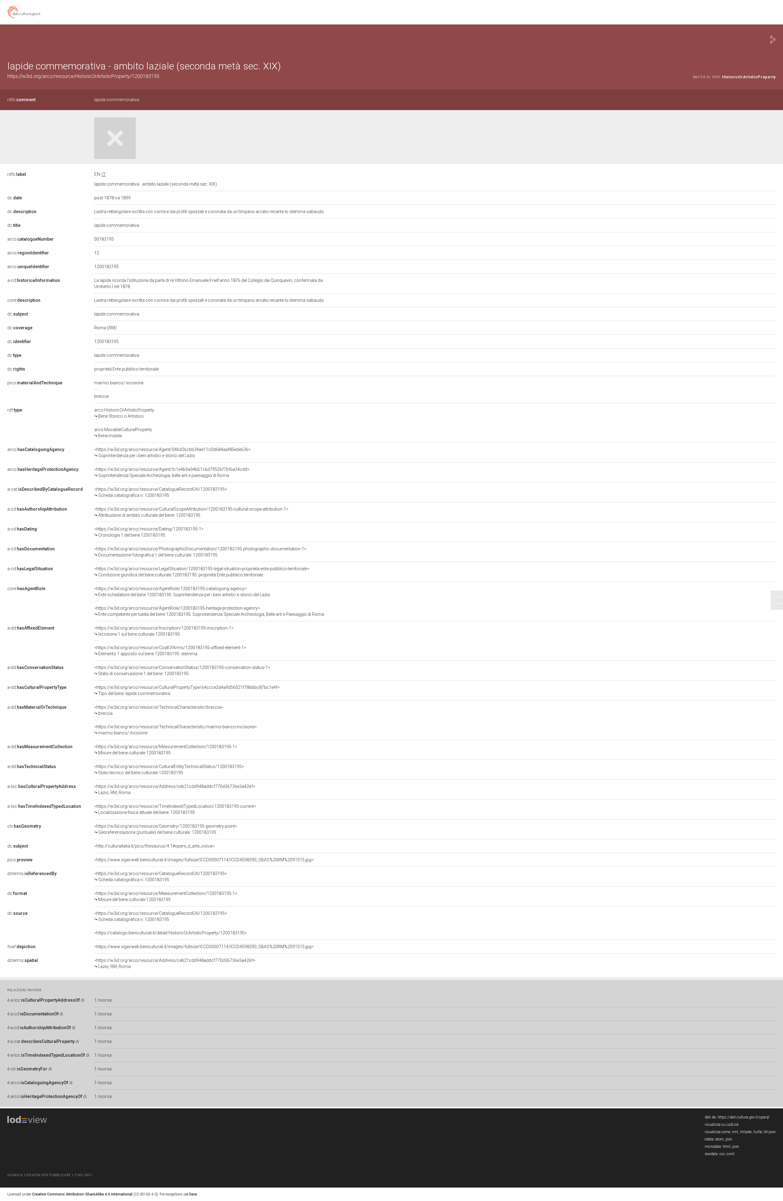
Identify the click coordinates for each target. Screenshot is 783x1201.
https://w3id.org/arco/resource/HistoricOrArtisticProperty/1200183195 (83, 76)
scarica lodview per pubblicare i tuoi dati (49, 1175)
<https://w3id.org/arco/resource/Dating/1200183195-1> (149, 532)
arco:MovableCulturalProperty (123, 432)
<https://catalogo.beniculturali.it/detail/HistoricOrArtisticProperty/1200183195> (170, 932)
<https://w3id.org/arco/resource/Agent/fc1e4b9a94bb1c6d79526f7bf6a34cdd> (172, 472)
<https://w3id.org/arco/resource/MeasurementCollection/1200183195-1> (165, 749)
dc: (14, 197)
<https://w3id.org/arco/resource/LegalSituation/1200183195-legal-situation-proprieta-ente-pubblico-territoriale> (202, 571)
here (193, 1194)
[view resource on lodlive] (773, 39)
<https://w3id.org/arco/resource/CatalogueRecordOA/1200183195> (160, 492)
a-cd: (33, 280)
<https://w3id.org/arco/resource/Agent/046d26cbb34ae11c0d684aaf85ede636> (172, 452)
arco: (30, 239)
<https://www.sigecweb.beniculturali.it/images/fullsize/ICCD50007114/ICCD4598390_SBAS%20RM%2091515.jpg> (204, 859)
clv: (24, 826)
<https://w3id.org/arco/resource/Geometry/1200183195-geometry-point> (165, 829)
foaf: (21, 946)
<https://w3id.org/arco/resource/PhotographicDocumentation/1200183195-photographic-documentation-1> (200, 551)
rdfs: (21, 99)
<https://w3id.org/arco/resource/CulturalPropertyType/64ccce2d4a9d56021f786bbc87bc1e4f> (187, 690)
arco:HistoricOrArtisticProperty (124, 413)
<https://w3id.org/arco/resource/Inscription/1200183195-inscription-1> (164, 631)
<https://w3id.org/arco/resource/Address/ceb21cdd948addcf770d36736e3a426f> (174, 789)
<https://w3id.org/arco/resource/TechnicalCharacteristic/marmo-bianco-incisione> (175, 729)
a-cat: (45, 489)
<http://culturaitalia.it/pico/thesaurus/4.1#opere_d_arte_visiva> (154, 846)
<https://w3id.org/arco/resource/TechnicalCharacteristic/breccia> (158, 710)
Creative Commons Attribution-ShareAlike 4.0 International (82, 1194)
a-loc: (41, 786)
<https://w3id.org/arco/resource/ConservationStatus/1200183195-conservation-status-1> (182, 670)
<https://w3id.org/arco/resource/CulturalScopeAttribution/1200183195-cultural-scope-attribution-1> (191, 512)
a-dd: (30, 628)
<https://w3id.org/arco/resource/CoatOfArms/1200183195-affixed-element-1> (170, 650)
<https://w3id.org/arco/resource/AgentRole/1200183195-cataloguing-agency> (182, 591)
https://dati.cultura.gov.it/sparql (743, 1117)
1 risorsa (103, 1000)
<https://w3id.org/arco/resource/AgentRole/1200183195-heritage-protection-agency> (209, 611)
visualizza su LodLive (721, 1124)
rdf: (14, 410)
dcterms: (32, 873)
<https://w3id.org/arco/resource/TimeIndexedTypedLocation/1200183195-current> (175, 809)
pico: (34, 382)
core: (23, 300)
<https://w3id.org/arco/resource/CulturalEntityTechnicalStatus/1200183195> (169, 769)
